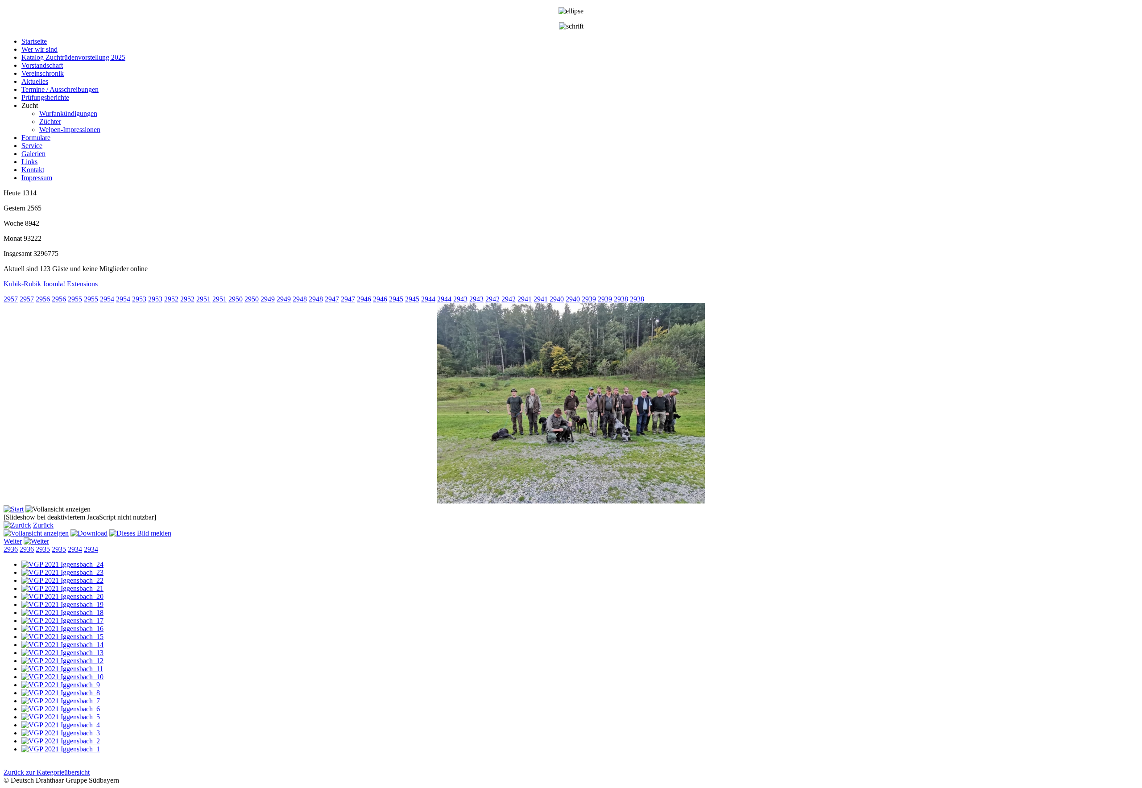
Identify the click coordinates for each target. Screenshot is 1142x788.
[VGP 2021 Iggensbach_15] (62, 636)
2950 (235, 299)
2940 (557, 299)
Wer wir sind (39, 49)
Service (31, 145)
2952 (171, 299)
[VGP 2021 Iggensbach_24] (62, 564)
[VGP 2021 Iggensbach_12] (62, 660)
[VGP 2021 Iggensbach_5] (60, 717)
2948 (300, 299)
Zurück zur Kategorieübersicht (47, 772)
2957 (11, 299)
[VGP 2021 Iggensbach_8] (60, 693)
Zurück (43, 525)
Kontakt (32, 169)
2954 (107, 299)
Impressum (36, 178)
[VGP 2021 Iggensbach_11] (62, 668)
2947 (332, 299)
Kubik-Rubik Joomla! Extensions (51, 284)
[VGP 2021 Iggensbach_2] (60, 741)
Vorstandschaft (42, 65)
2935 (43, 549)
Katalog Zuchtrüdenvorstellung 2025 (73, 57)
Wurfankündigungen (68, 113)
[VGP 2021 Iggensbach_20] (62, 596)
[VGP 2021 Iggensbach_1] (60, 749)
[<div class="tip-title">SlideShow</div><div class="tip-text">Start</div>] (14, 509)
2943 (460, 299)
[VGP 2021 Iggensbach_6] (60, 709)
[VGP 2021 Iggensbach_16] (62, 628)
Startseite (34, 41)
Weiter (13, 541)
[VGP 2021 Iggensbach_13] (62, 652)
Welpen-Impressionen (69, 129)
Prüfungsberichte (45, 97)
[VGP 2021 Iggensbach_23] (62, 572)
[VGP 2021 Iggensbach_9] (60, 685)
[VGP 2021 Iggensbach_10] (62, 677)
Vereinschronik (42, 73)
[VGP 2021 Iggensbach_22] (62, 580)
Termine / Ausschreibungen (60, 89)
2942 (492, 299)
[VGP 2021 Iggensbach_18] (62, 612)
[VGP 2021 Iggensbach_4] (60, 725)
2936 (11, 549)
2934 (75, 549)
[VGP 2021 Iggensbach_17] (62, 620)
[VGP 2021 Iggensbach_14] (62, 644)
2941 (524, 299)
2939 (589, 299)
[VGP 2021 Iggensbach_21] (62, 588)
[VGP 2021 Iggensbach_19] (62, 604)
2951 (203, 299)
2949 (268, 299)
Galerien (33, 153)
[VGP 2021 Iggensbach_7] (60, 701)
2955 (75, 299)
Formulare (35, 137)
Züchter (50, 121)
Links (29, 161)
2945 (396, 299)
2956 (43, 299)
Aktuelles (34, 81)
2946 (364, 299)
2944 (428, 299)
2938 (621, 299)
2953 (139, 299)
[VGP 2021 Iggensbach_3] (60, 733)
